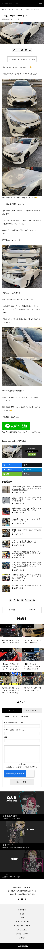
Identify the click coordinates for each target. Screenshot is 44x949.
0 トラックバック (31, 710)
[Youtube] (22, 899)
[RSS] (26, 899)
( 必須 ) (14, 722)
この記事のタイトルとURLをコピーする (22, 59)
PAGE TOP (40, 917)
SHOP (22, 914)
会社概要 (22, 938)
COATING (22, 910)
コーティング (15, 19)
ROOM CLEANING (22, 922)
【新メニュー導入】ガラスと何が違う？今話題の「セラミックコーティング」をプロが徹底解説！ (26, 499)
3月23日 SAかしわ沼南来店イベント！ (26, 585)
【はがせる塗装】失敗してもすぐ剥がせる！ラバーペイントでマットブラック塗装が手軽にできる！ (26, 576)
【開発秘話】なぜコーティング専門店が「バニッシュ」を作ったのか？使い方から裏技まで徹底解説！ (26, 488)
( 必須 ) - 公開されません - (15, 730)
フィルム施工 (22, 930)
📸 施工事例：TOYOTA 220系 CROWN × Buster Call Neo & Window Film (26, 509)
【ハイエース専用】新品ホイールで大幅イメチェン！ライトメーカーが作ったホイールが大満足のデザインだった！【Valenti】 (26, 565)
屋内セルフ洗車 (22, 934)
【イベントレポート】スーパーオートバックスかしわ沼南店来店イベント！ (26, 542)
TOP (22, 918)
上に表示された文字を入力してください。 (22, 767)
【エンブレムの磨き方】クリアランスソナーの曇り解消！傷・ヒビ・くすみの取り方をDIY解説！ (26, 553)
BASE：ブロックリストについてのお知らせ (26, 531)
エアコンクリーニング (22, 926)
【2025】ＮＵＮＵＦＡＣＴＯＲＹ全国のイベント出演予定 (26, 520)
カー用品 (4, 674)
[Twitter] (18, 899)
